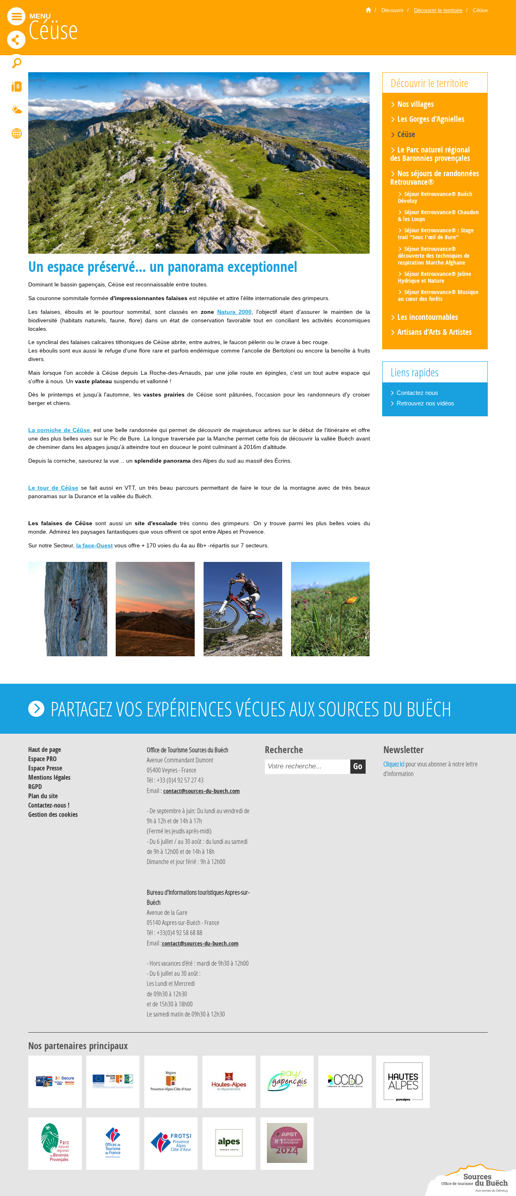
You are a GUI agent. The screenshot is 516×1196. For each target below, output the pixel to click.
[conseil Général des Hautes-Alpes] (229, 1083)
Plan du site (43, 795)
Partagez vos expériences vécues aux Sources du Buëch (251, 708)
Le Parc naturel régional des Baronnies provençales (430, 153)
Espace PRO (42, 758)
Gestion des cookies (53, 814)
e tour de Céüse (55, 487)
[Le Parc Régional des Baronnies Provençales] (55, 1145)
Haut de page (44, 749)
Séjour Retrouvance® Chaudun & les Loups (438, 215)
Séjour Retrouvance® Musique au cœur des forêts (438, 295)
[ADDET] (403, 1083)
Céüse (406, 134)
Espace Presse (45, 768)
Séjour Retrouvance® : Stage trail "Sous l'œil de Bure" (436, 233)
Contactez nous (417, 392)
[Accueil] (368, 10)
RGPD (35, 786)
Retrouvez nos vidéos (425, 403)
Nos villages (415, 104)
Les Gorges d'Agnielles (430, 119)
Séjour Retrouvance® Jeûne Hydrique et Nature (434, 277)
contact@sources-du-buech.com (201, 791)
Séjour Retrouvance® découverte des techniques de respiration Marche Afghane (434, 255)
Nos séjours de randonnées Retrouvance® (434, 177)
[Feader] (113, 1083)
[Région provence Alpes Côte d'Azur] (171, 1083)
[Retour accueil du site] (470, 1180)
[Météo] (16, 111)
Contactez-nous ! (48, 805)
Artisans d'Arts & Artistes (434, 332)
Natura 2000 (234, 312)
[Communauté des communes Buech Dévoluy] (345, 1083)
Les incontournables (427, 317)
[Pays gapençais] (287, 1083)
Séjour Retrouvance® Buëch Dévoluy (435, 197)
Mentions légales (49, 777)
